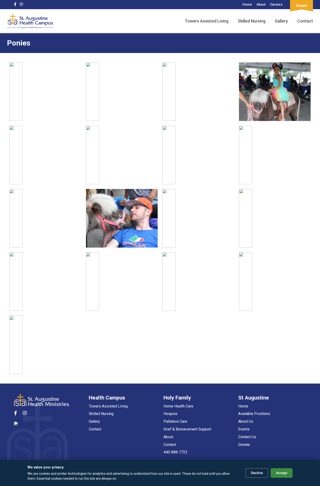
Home (247, 4)
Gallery (281, 21)
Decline (257, 473)
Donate (244, 444)
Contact (305, 21)
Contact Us (247, 437)
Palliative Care (175, 421)
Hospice (170, 413)
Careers (276, 4)
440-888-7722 (175, 452)
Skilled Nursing (251, 21)
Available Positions (254, 413)
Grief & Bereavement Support (187, 429)
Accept (281, 473)
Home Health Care (178, 406)
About (261, 4)
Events (243, 429)
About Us (245, 421)
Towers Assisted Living (206, 21)
